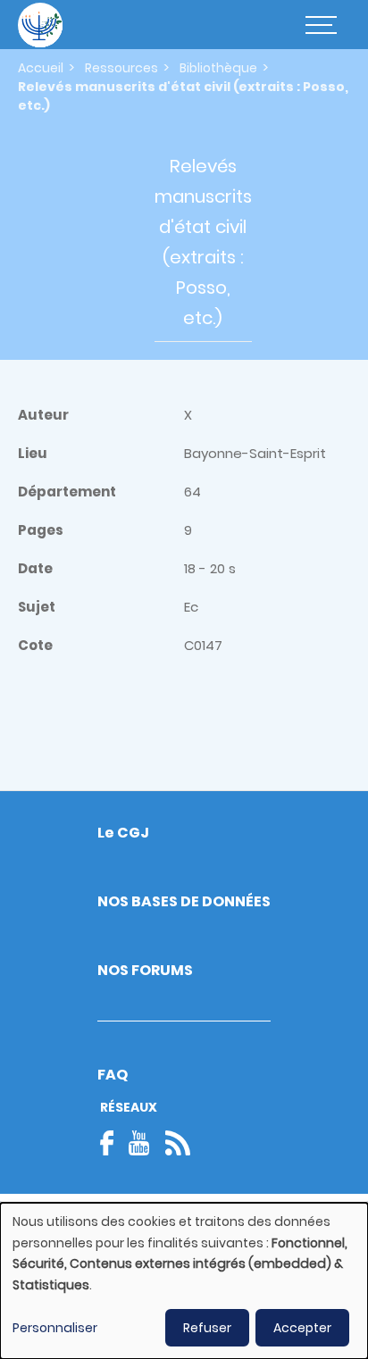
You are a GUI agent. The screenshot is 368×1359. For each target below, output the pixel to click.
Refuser (207, 1328)
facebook (112, 1142)
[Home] (40, 25)
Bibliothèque (218, 68)
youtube (139, 1142)
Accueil (40, 68)
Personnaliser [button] (55, 1328)
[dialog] (184, 1281)
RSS (177, 1142)
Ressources (121, 68)
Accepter (302, 1328)
